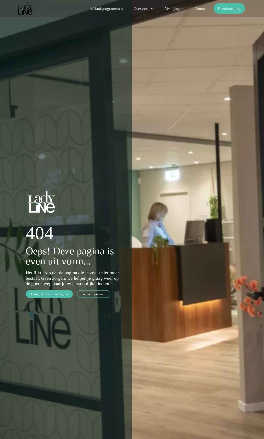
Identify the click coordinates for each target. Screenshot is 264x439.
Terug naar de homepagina (49, 294)
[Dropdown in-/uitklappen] (152, 8)
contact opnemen (93, 294)
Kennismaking (229, 8)
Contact (201, 8)
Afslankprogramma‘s (106, 8)
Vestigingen (174, 8)
